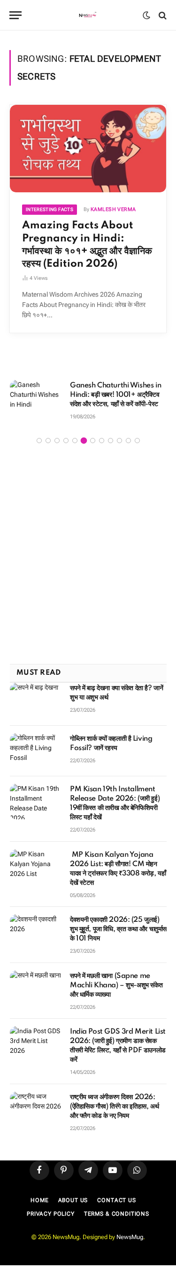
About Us (73, 1200)
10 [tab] (119, 440)
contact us (116, 1200)
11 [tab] (128, 440)
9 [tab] (110, 440)
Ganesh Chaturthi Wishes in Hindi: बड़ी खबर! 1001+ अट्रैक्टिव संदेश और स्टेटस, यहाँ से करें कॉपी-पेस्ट (115, 395)
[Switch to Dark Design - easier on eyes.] (146, 15)
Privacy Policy (51, 1214)
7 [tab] (92, 440)
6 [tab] (83, 440)
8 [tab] (101, 440)
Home (39, 1200)
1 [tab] (39, 440)
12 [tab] (137, 440)
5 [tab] (74, 440)
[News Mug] (88, 15)
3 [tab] (57, 440)
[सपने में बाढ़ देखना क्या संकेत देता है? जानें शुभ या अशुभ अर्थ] (35, 700)
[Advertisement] (88, 555)
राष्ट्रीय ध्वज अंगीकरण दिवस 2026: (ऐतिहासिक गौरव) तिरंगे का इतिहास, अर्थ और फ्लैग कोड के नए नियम (114, 1107)
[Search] (162, 15)
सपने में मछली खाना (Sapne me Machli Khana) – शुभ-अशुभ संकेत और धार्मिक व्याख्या (116, 985)
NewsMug (129, 1236)
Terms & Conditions (116, 1214)
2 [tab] (48, 440)
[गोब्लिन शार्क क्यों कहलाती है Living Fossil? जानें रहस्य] (35, 751)
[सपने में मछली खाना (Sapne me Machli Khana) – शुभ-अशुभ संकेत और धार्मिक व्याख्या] (35, 988)
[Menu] (15, 15)
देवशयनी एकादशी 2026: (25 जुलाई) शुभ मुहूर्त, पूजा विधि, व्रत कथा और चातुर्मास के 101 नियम (118, 929)
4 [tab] (65, 440)
